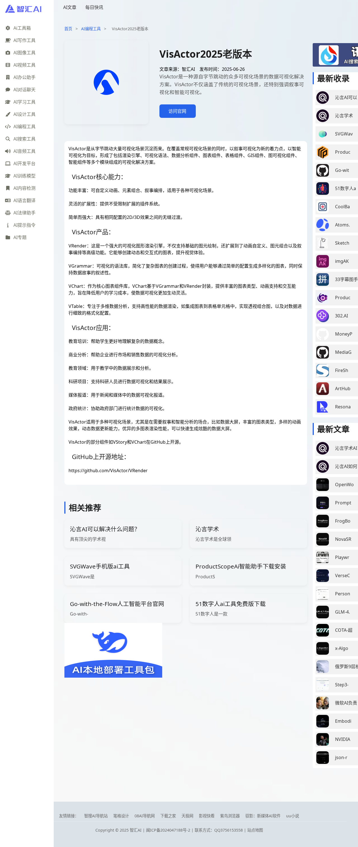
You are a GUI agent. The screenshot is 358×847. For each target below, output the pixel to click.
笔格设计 (121, 815)
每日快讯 (94, 7)
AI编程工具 (91, 28)
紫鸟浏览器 (230, 815)
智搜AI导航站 (96, 815)
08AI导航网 (145, 815)
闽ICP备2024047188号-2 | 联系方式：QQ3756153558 (195, 830)
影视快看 (207, 815)
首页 (68, 28)
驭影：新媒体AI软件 (263, 815)
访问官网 (177, 111)
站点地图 (255, 830)
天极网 (187, 815)
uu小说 (292, 815)
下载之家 (168, 815)
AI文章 (69, 7)
